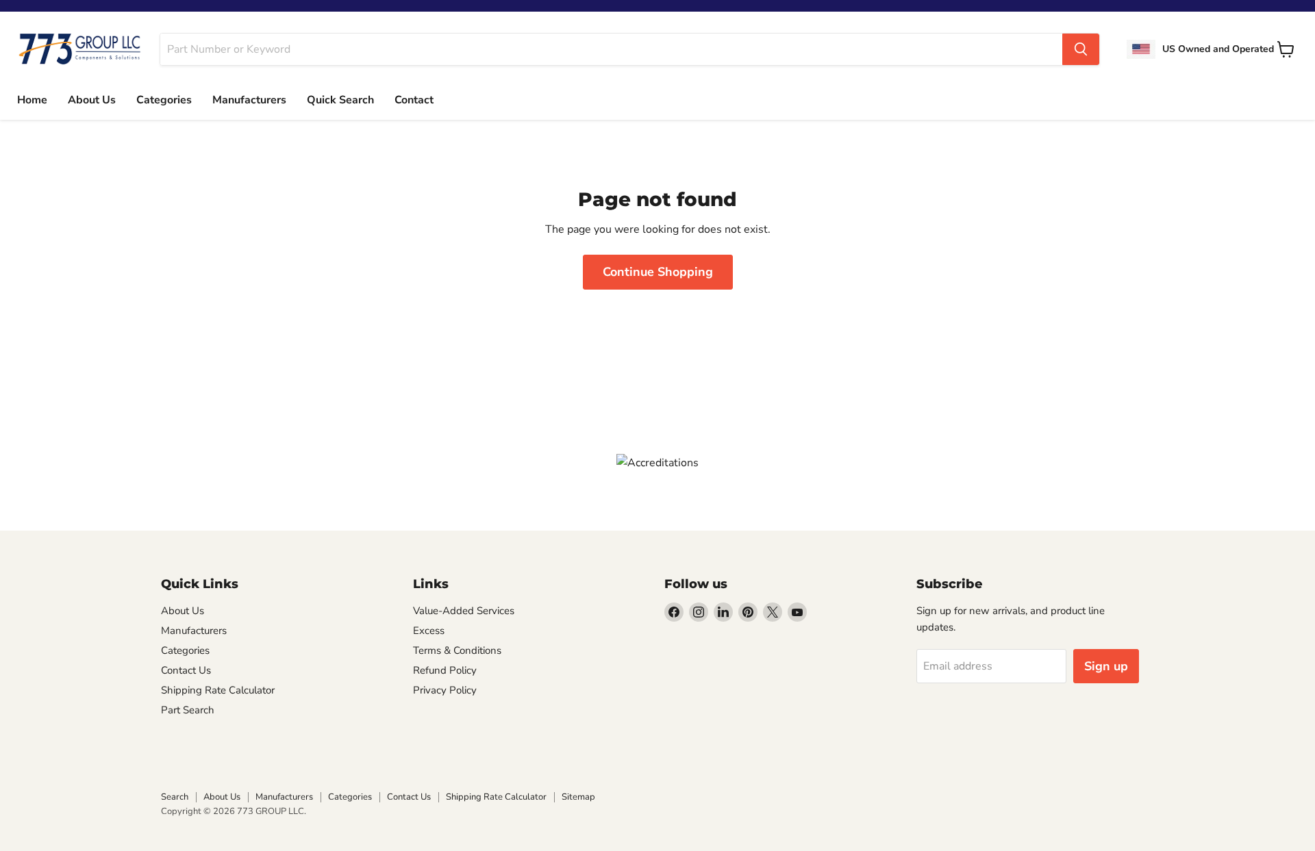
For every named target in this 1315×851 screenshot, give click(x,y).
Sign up (1106, 666)
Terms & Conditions (457, 650)
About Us (92, 99)
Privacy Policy (445, 690)
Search (174, 797)
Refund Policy (445, 670)
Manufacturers (249, 99)
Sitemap (578, 797)
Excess (428, 630)
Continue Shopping (658, 272)
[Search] (1080, 49)
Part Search (187, 710)
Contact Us (186, 670)
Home (32, 99)
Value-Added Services (463, 611)
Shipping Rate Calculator (218, 690)
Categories (164, 99)
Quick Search (340, 99)
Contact (414, 99)
